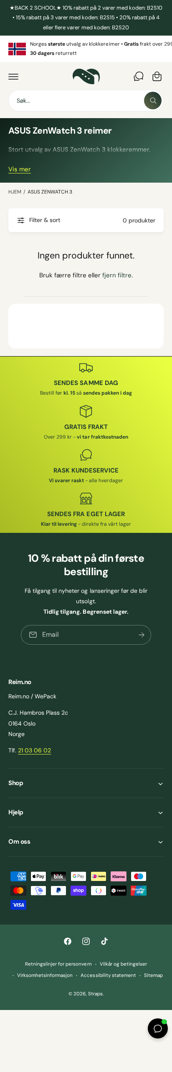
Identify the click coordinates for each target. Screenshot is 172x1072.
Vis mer (19, 169)
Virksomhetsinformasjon (45, 975)
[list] (86, 49)
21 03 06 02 (34, 750)
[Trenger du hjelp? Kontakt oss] (138, 76)
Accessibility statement (108, 975)
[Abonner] (141, 635)
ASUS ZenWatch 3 (50, 192)
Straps (95, 994)
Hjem (14, 192)
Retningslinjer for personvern (58, 964)
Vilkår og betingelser (123, 964)
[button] (13, 76)
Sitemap (153, 975)
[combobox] (86, 100)
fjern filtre (117, 275)
